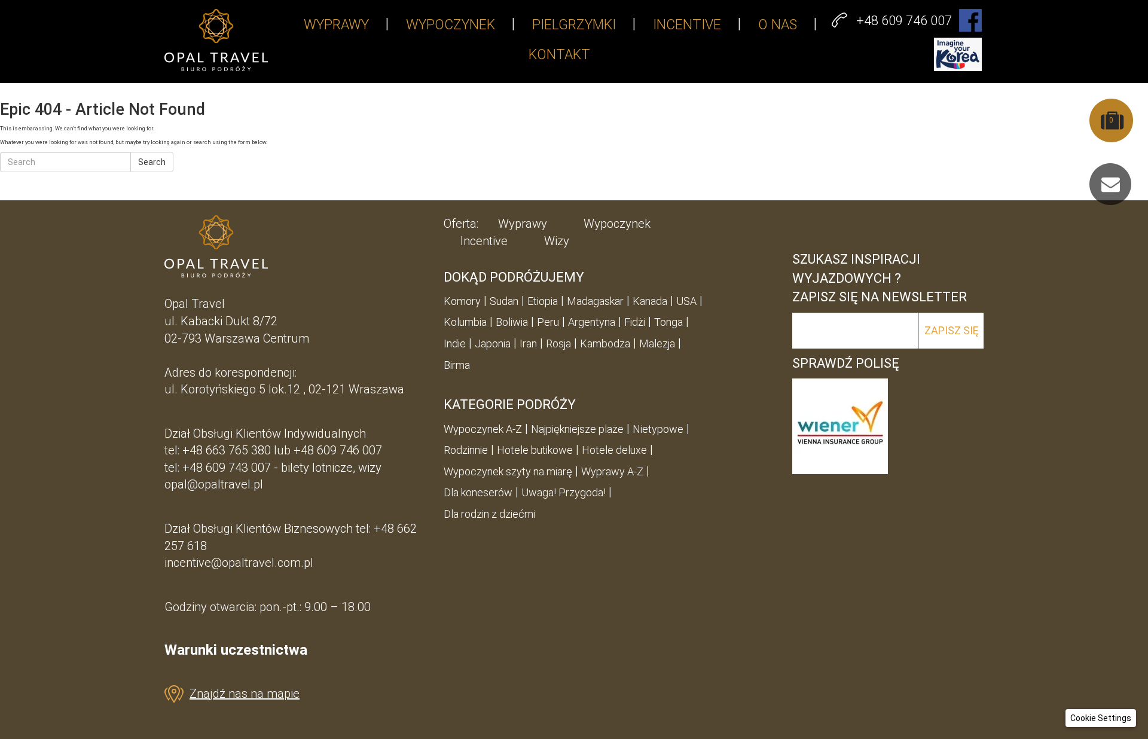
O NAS (777, 25)
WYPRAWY (336, 25)
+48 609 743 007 (226, 467)
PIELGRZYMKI (574, 25)
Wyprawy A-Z (612, 471)
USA (686, 301)
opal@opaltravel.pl (213, 484)
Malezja (657, 343)
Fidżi (634, 322)
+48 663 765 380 (226, 450)
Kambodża (605, 343)
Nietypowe (658, 429)
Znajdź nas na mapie (245, 693)
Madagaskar (595, 301)
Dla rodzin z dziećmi (489, 514)
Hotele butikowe (535, 450)
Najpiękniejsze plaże (577, 429)
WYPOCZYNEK (450, 25)
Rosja (558, 343)
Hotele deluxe (614, 450)
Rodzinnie (466, 450)
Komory (462, 301)
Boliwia (512, 322)
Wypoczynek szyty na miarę (508, 471)
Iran (528, 343)
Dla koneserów (478, 492)
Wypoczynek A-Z (483, 429)
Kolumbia (465, 322)
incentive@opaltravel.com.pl (238, 562)
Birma (457, 365)
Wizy (556, 241)
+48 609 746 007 (338, 450)
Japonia (493, 343)
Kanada (650, 301)
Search (152, 162)
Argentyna (591, 322)
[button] (1100, 718)
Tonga (668, 322)
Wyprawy (522, 223)
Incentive (484, 241)
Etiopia (542, 301)
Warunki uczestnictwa (235, 650)
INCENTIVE (687, 25)
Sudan (504, 301)
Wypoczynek (617, 223)
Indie (455, 343)
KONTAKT (559, 55)
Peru (548, 322)
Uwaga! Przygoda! (563, 492)
